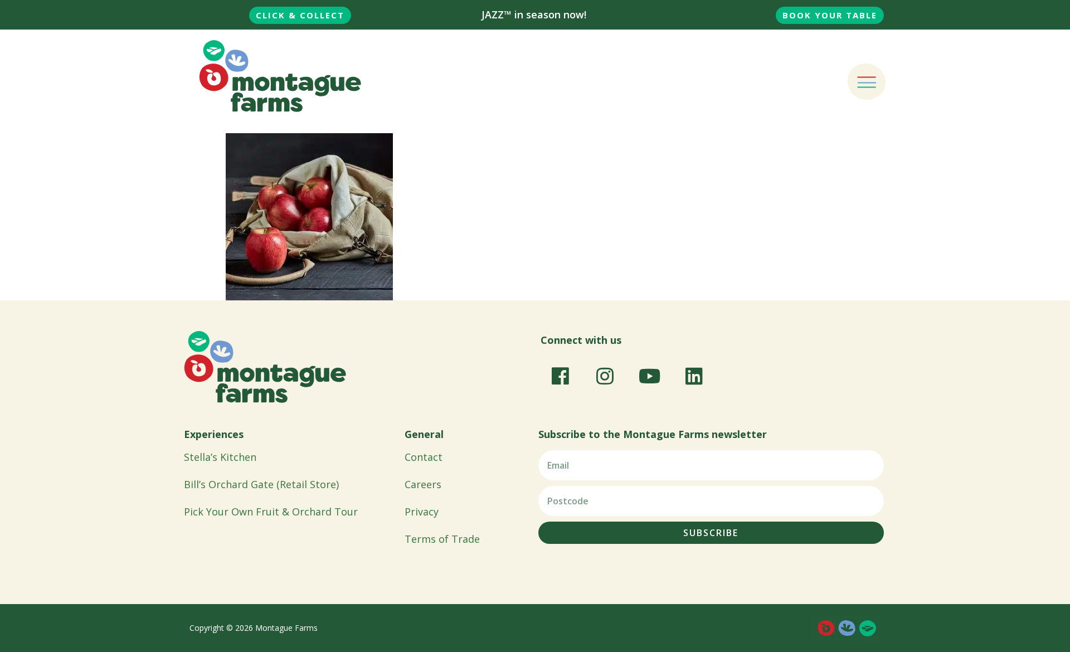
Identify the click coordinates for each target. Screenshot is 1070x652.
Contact (423, 457)
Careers (423, 484)
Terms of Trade (442, 539)
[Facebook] (560, 375)
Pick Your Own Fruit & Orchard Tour (271, 511)
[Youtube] (649, 375)
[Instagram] (604, 375)
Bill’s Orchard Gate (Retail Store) (261, 484)
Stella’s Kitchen (220, 457)
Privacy (422, 511)
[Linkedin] (693, 375)
